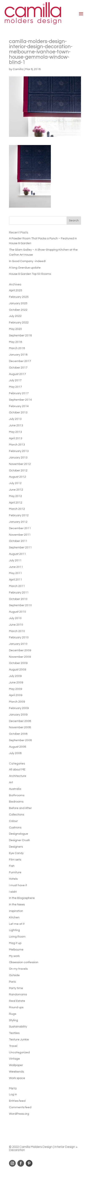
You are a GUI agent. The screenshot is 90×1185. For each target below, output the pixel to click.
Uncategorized (19, 1052)
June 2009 (16, 682)
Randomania (18, 994)
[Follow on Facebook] (20, 1163)
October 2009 (18, 663)
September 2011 (20, 547)
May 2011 (15, 573)
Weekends (16, 1071)
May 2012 (15, 496)
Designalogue (18, 833)
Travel (13, 1046)
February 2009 (19, 708)
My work (14, 956)
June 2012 (16, 489)
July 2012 (15, 483)
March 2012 (17, 508)
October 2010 (18, 599)
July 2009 (15, 676)
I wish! (13, 891)
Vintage (14, 1058)
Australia (15, 788)
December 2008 (20, 721)
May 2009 (15, 689)
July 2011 (15, 560)
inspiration (16, 911)
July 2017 (15, 380)
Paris (12, 981)
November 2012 (20, 464)
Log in (13, 1094)
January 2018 (18, 354)
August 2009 (17, 669)
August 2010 (17, 611)
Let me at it (16, 924)
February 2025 (19, 296)
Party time (16, 988)
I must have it (18, 885)
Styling (13, 1020)
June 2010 (16, 624)
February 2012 (19, 515)
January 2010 (18, 643)
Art (11, 782)
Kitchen (14, 917)
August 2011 (17, 554)
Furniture (15, 872)
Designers (16, 846)
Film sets (15, 859)
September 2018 (20, 335)
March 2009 (17, 701)
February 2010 (19, 637)
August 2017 (17, 374)
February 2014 (19, 406)
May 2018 (15, 342)
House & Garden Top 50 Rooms (30, 274)
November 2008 (20, 727)
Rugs (12, 1013)
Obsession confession (23, 962)
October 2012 (18, 470)
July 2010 (15, 618)
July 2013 (15, 419)
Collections (16, 814)
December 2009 (20, 650)
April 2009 (15, 695)
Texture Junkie (19, 1039)
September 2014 (20, 399)
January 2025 (18, 303)
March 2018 (17, 348)
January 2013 (18, 457)
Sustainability (18, 1026)
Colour (13, 821)
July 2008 (15, 753)
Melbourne (16, 949)
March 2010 (17, 631)
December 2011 (20, 528)
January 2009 (18, 714)
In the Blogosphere (22, 898)
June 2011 (16, 566)
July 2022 (15, 316)
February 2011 (19, 592)
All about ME (17, 769)
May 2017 (15, 386)
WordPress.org (19, 1113)
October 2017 (18, 367)
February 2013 (19, 451)
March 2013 (17, 444)
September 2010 (20, 605)
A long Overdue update (25, 267)
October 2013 (18, 412)
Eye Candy (16, 853)
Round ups (16, 1007)
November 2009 (20, 656)
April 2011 (15, 579)
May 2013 (15, 431)
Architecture (17, 776)
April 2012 (15, 502)
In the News (17, 904)
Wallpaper (16, 1065)
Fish (11, 865)
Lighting (14, 930)
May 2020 (15, 329)
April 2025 (15, 290)
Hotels (13, 878)
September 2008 (20, 740)
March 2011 (17, 586)
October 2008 (18, 733)
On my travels (18, 968)
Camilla (18, 69)
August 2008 (17, 746)
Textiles (14, 1033)
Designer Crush (19, 840)
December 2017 (20, 361)
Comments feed (20, 1107)
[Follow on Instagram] (12, 1163)
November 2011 (20, 534)
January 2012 (18, 521)
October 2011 (18, 541)
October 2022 (18, 309)
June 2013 (16, 425)
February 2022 (19, 322)
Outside (14, 975)
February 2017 (19, 393)
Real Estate (17, 1000)
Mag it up (15, 943)
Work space (17, 1078)
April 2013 (15, 438)
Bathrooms (16, 795)
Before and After (20, 808)
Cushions (15, 827)
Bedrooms (16, 801)
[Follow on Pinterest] (29, 1163)
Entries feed (17, 1100)
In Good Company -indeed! (27, 261)
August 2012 (17, 476)
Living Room (17, 936)
